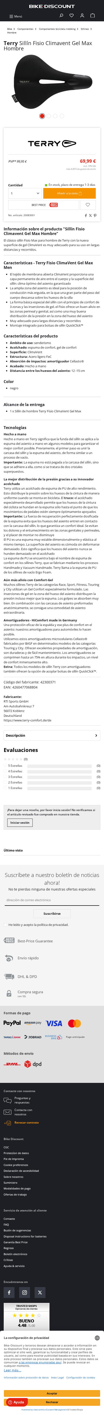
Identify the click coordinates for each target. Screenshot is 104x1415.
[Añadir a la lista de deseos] (88, 205)
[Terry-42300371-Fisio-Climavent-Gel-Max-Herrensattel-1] (52, 82)
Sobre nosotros (13, 1177)
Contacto (9, 1218)
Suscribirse (52, 913)
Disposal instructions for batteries (25, 1236)
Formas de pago (17, 1013)
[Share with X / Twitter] (89, 215)
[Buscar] (61, 16)
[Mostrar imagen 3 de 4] (55, 116)
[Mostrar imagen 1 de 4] (42, 116)
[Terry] (52, 144)
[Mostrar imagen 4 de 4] (62, 116)
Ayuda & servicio (14, 1266)
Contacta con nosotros (23, 1112)
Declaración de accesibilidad (21, 1171)
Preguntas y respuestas (22, 1100)
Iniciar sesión (20, 822)
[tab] (52, 735)
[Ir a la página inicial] (52, 6)
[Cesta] (92, 16)
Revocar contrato (27, 1122)
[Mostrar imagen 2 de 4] (48, 116)
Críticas (8, 1260)
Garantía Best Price (16, 1242)
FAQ (6, 1224)
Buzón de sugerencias (17, 1230)
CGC (6, 1147)
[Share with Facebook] (85, 215)
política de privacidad (52, 924)
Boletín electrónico (15, 1254)
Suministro (10, 1182)
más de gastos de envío (81, 169)
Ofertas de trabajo (15, 1194)
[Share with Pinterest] (94, 215)
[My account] (82, 16)
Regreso (9, 1248)
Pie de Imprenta (14, 1159)
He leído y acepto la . (38, 924)
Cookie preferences (16, 1165)
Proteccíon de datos (16, 1153)
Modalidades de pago (17, 1188)
